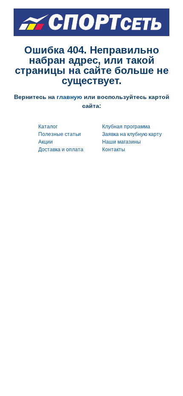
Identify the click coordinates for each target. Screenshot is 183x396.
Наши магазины (121, 142)
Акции (45, 142)
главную (69, 96)
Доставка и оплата (60, 150)
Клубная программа (126, 127)
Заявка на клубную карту (132, 134)
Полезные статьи (59, 134)
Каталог (47, 127)
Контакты (113, 150)
